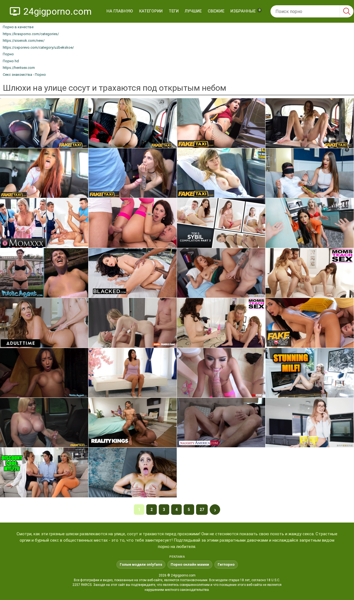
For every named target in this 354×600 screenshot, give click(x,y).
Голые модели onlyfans (141, 564)
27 (202, 509)
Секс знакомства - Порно (24, 74)
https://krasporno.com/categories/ (31, 34)
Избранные (245, 11)
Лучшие (193, 11)
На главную (119, 11)
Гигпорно (226, 564)
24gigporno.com (57, 11)
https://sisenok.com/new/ (24, 40)
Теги (174, 11)
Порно (8, 54)
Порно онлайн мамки (190, 564)
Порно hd (11, 61)
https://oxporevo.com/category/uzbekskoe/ (38, 47)
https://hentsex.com (19, 68)
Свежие (216, 11)
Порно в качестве (18, 27)
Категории (151, 11)
